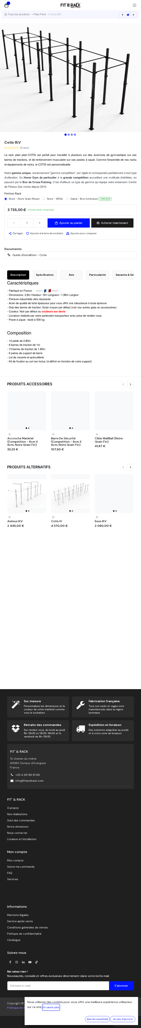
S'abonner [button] (121, 986)
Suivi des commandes (21, 820)
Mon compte (15, 860)
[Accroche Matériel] (26, 410)
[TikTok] (36, 962)
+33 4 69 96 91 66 (27, 775)
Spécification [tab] (45, 274)
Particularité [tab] (97, 274)
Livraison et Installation (21, 839)
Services (12, 879)
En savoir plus (51, 1007)
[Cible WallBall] (114, 410)
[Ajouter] (39, 223)
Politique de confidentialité (24, 934)
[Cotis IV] (70, 493)
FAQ (9, 873)
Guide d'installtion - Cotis (29, 255)
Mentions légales (18, 915)
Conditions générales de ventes (27, 927)
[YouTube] (30, 962)
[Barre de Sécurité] (70, 410)
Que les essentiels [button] (97, 1019)
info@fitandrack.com (29, 781)
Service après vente (20, 921)
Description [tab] (18, 274)
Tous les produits (19, 14)
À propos (13, 808)
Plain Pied (40, 14)
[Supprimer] (14, 223)
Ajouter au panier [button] (71, 223)
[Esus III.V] (114, 493)
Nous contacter (17, 833)
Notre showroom (17, 827)
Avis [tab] (71, 274)
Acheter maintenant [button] (114, 223)
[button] (11, 77)
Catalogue (13, 940)
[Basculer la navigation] (134, 5)
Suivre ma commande (21, 867)
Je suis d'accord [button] (123, 1019)
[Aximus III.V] (26, 493)
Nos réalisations (17, 814)
